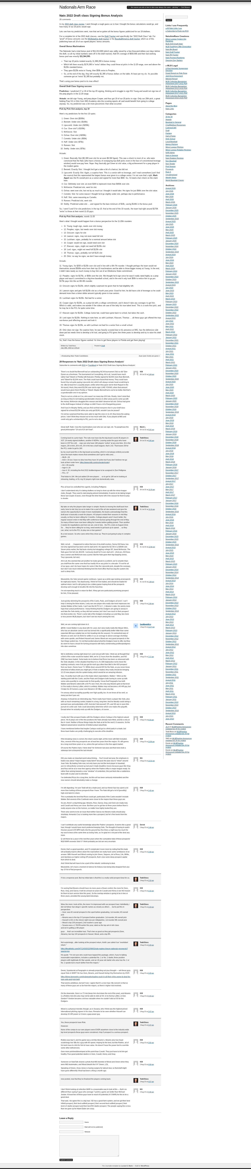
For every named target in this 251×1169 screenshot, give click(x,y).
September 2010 (172, 711)
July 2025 (169, 224)
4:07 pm (151, 1081)
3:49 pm (151, 374)
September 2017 (172, 478)
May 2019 (169, 423)
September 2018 (172, 445)
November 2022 (172, 310)
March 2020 (170, 396)
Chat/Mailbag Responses (176, 125)
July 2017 (169, 484)
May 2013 (169, 622)
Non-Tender (170, 164)
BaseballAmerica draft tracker (127, 39)
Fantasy (169, 133)
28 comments (65, 19)
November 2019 (172, 407)
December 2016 (172, 503)
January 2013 (171, 633)
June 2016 (170, 520)
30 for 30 (169, 117)
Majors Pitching (172, 144)
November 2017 (172, 473)
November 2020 (172, 373)
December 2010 (172, 702)
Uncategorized (171, 175)
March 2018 (170, 462)
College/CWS (171, 128)
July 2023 (169, 288)
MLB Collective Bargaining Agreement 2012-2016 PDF (176, 87)
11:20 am (151, 489)
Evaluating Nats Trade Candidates (75, 356)
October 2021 (171, 346)
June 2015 (170, 553)
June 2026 (170, 194)
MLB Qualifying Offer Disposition (178, 47)
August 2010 (171, 713)
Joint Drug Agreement (174, 76)
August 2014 (171, 581)
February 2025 (171, 238)
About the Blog (171, 106)
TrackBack (92, 365)
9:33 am (151, 720)
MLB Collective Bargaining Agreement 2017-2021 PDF (176, 92)
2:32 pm (151, 880)
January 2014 (171, 600)
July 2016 (169, 517)
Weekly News (171, 178)
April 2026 (170, 199)
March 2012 (170, 661)
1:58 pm (151, 603)
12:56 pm (151, 547)
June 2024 (170, 260)
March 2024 (170, 268)
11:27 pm (151, 627)
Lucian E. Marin (127, 1166)
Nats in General (172, 155)
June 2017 (170, 487)
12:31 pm (151, 761)
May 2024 (169, 263)
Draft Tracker (110, 36)
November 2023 (172, 277)
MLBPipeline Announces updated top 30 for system (178, 728)
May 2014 (169, 589)
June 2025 (170, 227)
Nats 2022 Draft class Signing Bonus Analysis (91, 15)
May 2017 (169, 490)
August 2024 (171, 255)
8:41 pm (151, 429)
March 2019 (170, 429)
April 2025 (170, 233)
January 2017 (171, 501)
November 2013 (172, 606)
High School (170, 139)
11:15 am (151, 509)
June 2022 (170, 324)
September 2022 (172, 315)
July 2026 (169, 191)
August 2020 (171, 382)
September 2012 (172, 644)
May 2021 (169, 357)
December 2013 (172, 603)
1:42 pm (151, 790)
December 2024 (172, 244)
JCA (167, 727)
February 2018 (171, 465)
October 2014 (171, 575)
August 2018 (171, 448)
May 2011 (169, 688)
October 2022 (171, 313)
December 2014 (172, 570)
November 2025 (172, 213)
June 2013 (170, 619)
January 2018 (171, 467)
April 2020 (170, 393)
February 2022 (171, 335)
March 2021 (170, 362)
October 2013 (171, 608)
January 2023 (171, 304)
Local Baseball (171, 142)
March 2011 (170, 694)
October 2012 (171, 641)
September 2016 (172, 512)
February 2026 (171, 205)
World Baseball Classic (175, 180)
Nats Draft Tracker (173, 52)
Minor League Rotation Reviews (178, 150)
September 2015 (172, 545)
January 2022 (171, 338)
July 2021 (169, 351)
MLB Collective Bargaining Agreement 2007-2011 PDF (176, 83)
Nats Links (170, 109)
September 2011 (172, 677)
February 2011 (171, 697)
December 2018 (172, 437)
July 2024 (169, 257)
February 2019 (171, 431)
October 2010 (171, 708)
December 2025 (172, 210)
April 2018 (170, 459)
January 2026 (171, 208)
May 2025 (169, 230)
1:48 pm (151, 827)
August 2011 (170, 680)
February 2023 (171, 302)
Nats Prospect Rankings (175, 58)
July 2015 (169, 550)
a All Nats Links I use (174, 28)
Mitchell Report (172, 79)
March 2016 (170, 528)
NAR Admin (170, 153)
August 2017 (171, 481)
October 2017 (171, 476)
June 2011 (170, 686)
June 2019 (170, 420)
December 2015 (172, 536)
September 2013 (172, 611)
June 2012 (170, 653)
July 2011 (169, 683)
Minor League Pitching (174, 147)
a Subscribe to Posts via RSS (177, 31)
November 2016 (172, 506)
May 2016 (169, 523)
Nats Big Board (172, 49)
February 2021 (171, 365)
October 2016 (171, 509)
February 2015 (171, 564)
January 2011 (171, 700)
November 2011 (172, 672)
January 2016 (171, 534)
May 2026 (169, 197)
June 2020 (170, 387)
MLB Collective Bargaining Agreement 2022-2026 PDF (176, 97)
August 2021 (171, 349)
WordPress (145, 1166)
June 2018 (170, 454)
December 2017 (172, 470)
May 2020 (169, 390)
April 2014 (170, 592)
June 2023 (170, 291)
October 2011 (171, 675)
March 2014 (170, 595)
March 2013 (170, 628)
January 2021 (171, 368)
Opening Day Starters (174, 60)
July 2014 (169, 583)
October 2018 (171, 443)
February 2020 (171, 398)
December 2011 (172, 669)
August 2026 (171, 188)
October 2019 (171, 409)
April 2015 (170, 559)
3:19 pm (151, 907)
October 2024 (171, 249)
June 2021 (170, 354)
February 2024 (171, 271)
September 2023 (172, 282)
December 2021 (172, 340)
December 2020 (172, 371)
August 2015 (171, 548)
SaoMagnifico (145, 624)
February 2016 (171, 531)
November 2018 (172, 440)
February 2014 (171, 597)
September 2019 (172, 412)
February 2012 (171, 664)
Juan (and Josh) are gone (148, 356)
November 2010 (172, 705)
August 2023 (171, 285)
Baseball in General (173, 122)
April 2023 (170, 296)
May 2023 (169, 293)
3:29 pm (151, 973)
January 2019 (171, 434)
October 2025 (171, 216)
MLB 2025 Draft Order (174, 44)
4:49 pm (151, 1092)
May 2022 (169, 326)
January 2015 (171, 567)
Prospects (169, 169)
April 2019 (170, 426)
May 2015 (169, 556)
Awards (169, 120)
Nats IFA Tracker (172, 55)
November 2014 (172, 572)
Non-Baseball (171, 161)
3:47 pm (151, 1011)
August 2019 (171, 415)
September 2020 (172, 379)
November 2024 (172, 246)
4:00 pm (151, 1064)
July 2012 (169, 650)
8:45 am (151, 440)
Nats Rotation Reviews (175, 158)
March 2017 (170, 495)
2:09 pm (151, 852)
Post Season (171, 167)
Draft (103, 346)
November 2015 (172, 539)
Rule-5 (168, 172)
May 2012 (169, 655)
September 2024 (172, 252)
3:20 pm (151, 945)
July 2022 (169, 321)
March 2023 (170, 299)
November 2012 (172, 639)
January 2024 (171, 274)
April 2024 (170, 266)
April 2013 (170, 625)
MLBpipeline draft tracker (98, 39)
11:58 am (151, 741)
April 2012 (170, 658)
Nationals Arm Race (77, 7)
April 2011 (170, 691)
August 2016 (171, 514)
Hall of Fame (171, 136)
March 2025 (170, 235)
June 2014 (170, 586)
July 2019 (169, 418)
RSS (84, 365)
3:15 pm (151, 891)
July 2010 (169, 716)
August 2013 (171, 614)
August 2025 (171, 221)
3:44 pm (151, 996)
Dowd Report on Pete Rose (176, 73)
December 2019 (172, 404)
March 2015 (170, 561)
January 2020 (171, 401)
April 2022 (170, 329)
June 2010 (170, 719)
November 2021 (172, 343)
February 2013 (171, 630)
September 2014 (172, 578)
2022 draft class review (74, 24)
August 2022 (171, 318)
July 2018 (169, 451)
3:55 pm (151, 1042)
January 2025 (171, 241)
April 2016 (170, 525)
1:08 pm (151, 582)
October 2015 (171, 542)
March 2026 (170, 202)
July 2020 (169, 385)
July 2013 (169, 617)
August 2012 (171, 647)
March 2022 (170, 332)
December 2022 (172, 307)
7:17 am (151, 657)
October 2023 (171, 280)
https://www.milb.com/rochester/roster (94, 462)
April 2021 (170, 360)
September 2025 (172, 219)
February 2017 (171, 498)
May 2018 (169, 456)
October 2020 (171, 376)
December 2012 (172, 636)
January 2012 (171, 666)
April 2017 (170, 492)
